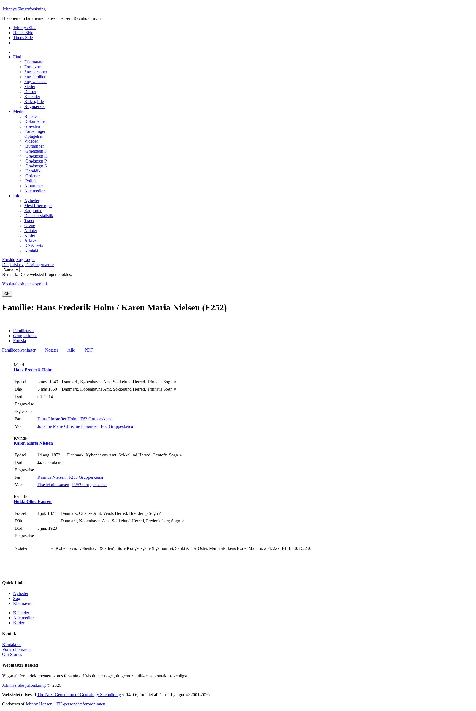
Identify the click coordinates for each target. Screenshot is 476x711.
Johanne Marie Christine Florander (67, 426)
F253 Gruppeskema (86, 477)
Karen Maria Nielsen (33, 443)
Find (17, 57)
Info (16, 195)
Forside (8, 259)
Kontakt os (11, 644)
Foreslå (19, 340)
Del (5, 264)
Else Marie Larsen (53, 484)
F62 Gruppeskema (96, 419)
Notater (51, 350)
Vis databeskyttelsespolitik (25, 284)
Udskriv (17, 264)
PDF (89, 350)
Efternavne (22, 603)
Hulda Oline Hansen (33, 501)
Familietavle (23, 330)
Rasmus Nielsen (51, 477)
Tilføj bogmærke (39, 264)
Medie (18, 111)
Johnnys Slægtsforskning (24, 9)
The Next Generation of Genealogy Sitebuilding (79, 694)
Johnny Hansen (38, 704)
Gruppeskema (25, 335)
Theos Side (23, 37)
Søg (19, 259)
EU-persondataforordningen (80, 704)
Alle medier (23, 617)
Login (29, 259)
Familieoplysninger (19, 350)
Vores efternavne (16, 649)
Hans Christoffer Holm (57, 419)
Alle (71, 350)
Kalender (21, 612)
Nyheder (20, 593)
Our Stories (12, 654)
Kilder (18, 622)
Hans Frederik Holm (33, 369)
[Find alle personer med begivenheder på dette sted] (175, 381)
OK (7, 294)
